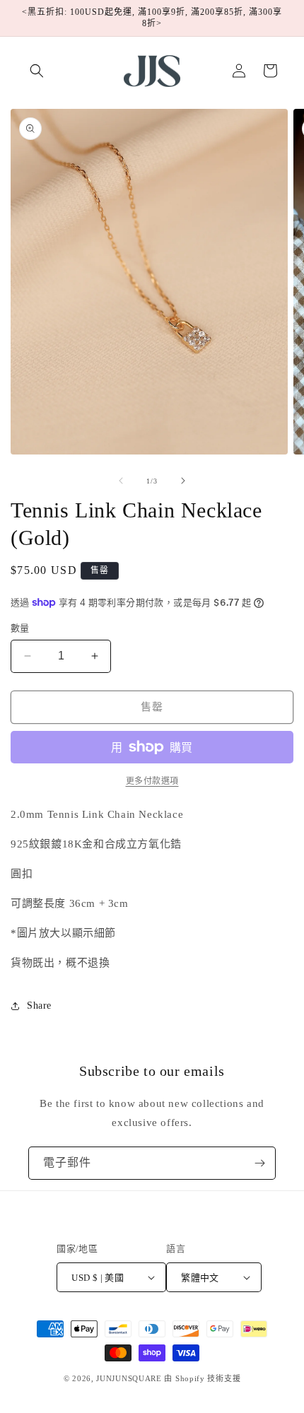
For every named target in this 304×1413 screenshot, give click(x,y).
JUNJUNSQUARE (128, 1378)
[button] (36, 70)
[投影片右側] (183, 480)
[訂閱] (259, 1163)
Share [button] (39, 1005)
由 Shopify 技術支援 (202, 1378)
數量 (20, 628)
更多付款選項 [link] (152, 781)
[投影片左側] (120, 480)
